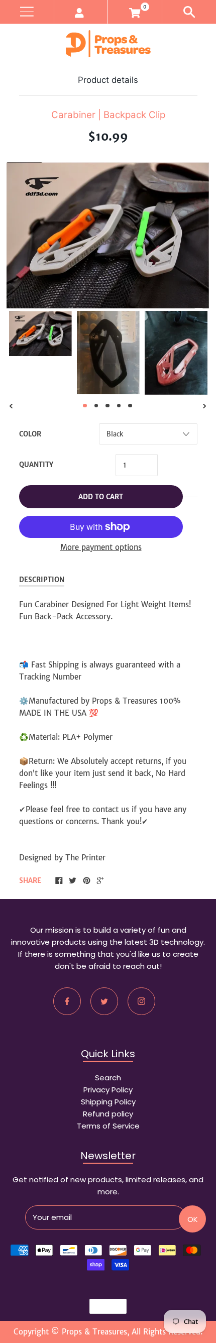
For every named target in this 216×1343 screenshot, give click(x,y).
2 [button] (96, 406)
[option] (40, 333)
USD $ (103, 1306)
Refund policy (108, 1113)
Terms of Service (108, 1126)
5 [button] (130, 406)
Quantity (36, 465)
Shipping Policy (108, 1101)
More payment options (101, 547)
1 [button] (85, 406)
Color (30, 434)
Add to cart (100, 497)
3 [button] (107, 406)
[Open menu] (27, 12)
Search (108, 1077)
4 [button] (119, 406)
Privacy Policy (108, 1089)
